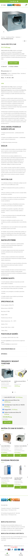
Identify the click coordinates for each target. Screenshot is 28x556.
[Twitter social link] (12, 1)
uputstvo (8, 340)
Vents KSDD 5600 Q (5, 446)
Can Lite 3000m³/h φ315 (6, 478)
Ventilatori (18, 37)
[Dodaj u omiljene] (11, 369)
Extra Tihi (8, 447)
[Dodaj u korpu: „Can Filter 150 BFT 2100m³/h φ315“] (20, 487)
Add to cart (7, 422)
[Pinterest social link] (14, 1)
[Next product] (26, 41)
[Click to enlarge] (3, 31)
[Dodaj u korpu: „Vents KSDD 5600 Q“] (7, 455)
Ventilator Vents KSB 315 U (20, 446)
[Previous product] (23, 41)
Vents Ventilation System (7, 38)
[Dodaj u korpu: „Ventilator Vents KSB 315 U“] (20, 455)
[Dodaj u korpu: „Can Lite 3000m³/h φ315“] (7, 485)
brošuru (8, 344)
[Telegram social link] (18, 1)
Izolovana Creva (17, 384)
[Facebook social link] (10, 1)
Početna (3, 37)
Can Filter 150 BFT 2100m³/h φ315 (18, 478)
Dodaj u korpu (13, 62)
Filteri (8, 481)
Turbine (9, 73)
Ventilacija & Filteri (10, 37)
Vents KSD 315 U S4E (5, 381)
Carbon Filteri (4, 481)
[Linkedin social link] (16, 1)
